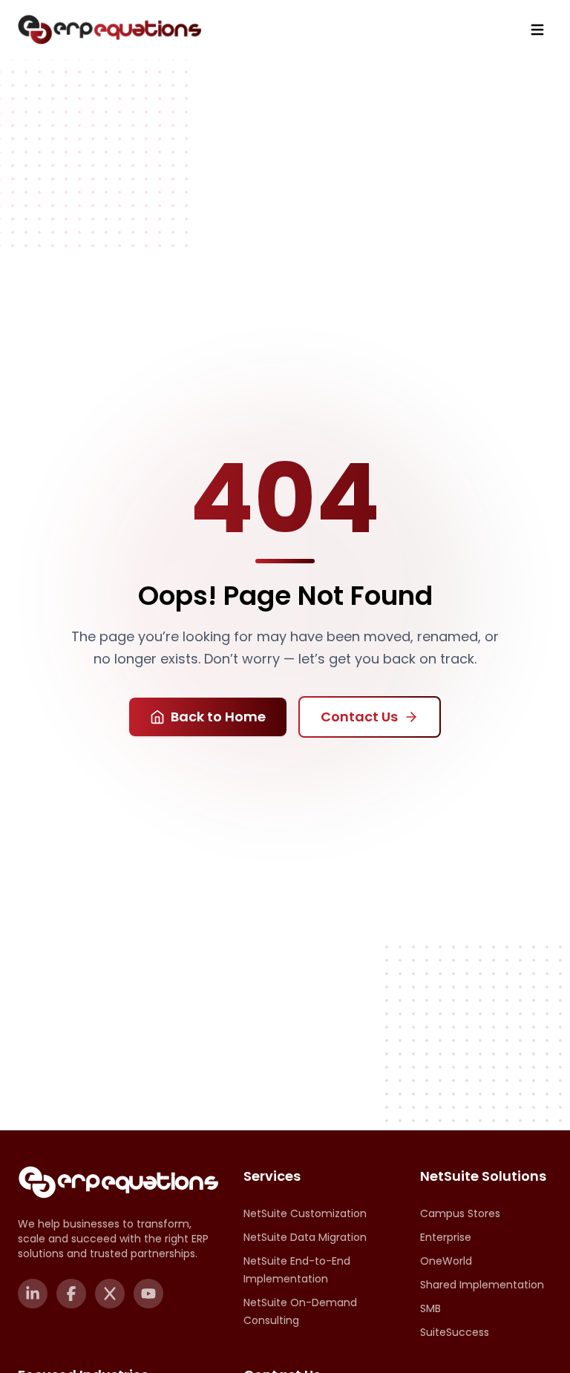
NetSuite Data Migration (305, 1237)
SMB (430, 1308)
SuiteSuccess (454, 1332)
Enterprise (445, 1237)
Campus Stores (460, 1213)
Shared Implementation (482, 1284)
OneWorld (446, 1261)
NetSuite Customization (305, 1213)
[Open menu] (537, 30)
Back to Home (218, 716)
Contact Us (359, 716)
